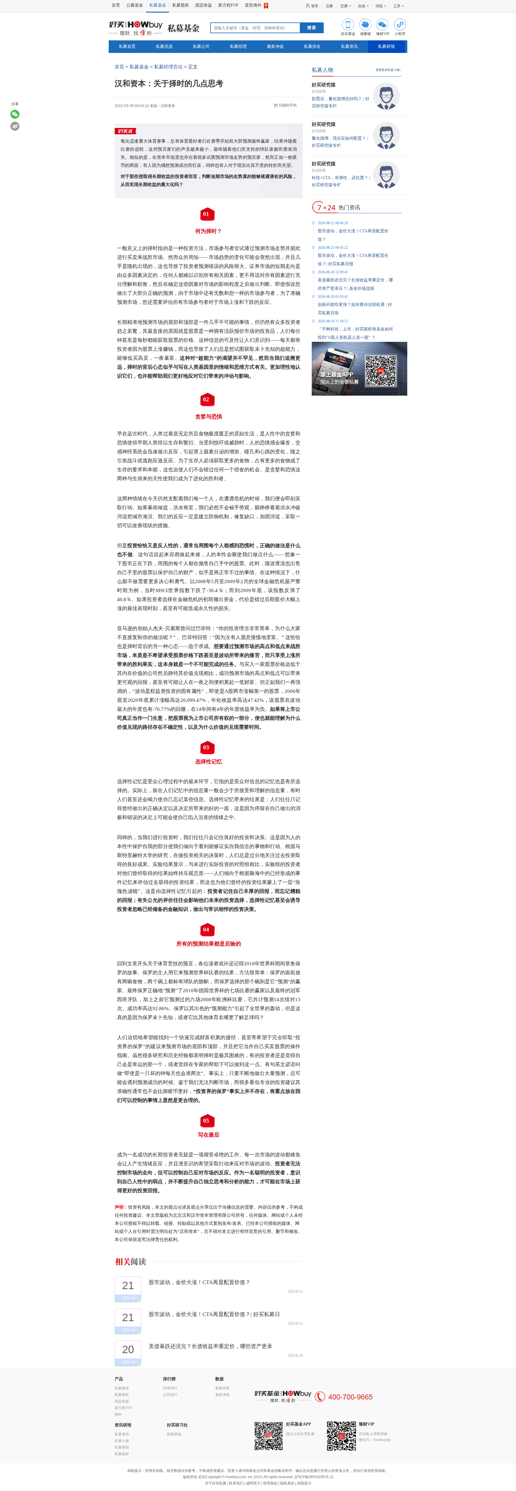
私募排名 (312, 46)
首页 (116, 5)
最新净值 (275, 46)
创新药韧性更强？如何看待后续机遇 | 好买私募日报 (355, 308)
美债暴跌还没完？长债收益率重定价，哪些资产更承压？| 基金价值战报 (210, 1346)
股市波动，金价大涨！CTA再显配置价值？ (200, 1282)
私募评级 (222, 1388)
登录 (314, 6)
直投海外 (254, 5)
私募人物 (322, 70)
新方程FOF (228, 5)
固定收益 (203, 5)
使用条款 (270, 1483)
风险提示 (304, 1483)
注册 (329, 6)
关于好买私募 (215, 1483)
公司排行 (170, 1395)
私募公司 (201, 46)
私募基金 (157, 5)
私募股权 (180, 5)
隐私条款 (287, 1483)
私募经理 (238, 46)
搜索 (311, 27)
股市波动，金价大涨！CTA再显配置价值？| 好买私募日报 (214, 1314)
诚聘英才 (253, 1483)
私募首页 (127, 46)
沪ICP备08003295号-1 (313, 1477)
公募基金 (134, 5)
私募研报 (386, 46)
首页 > (121, 66)
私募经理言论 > (170, 66)
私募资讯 (349, 46)
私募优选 (164, 46)
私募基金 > (141, 66)
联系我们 (236, 1483)
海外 (118, 1414)
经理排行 (170, 1388)
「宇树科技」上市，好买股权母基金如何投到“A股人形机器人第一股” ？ (355, 333)
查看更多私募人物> (388, 69)
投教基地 (174, 1434)
